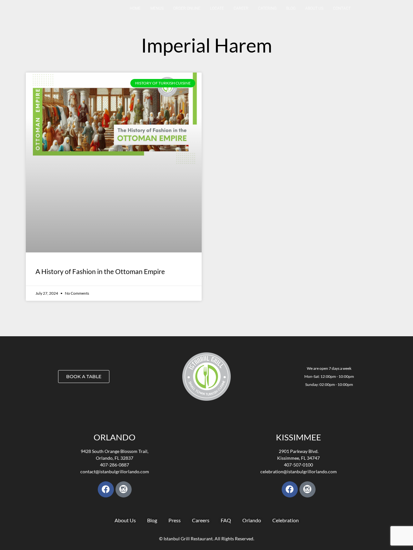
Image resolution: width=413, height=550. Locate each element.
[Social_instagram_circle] (124, 489)
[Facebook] (106, 489)
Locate (217, 8)
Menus (157, 8)
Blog (291, 8)
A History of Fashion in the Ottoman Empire (100, 271)
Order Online (186, 8)
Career (241, 8)
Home (135, 8)
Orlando (115, 437)
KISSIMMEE (298, 437)
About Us (314, 8)
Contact (342, 8)
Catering (267, 8)
